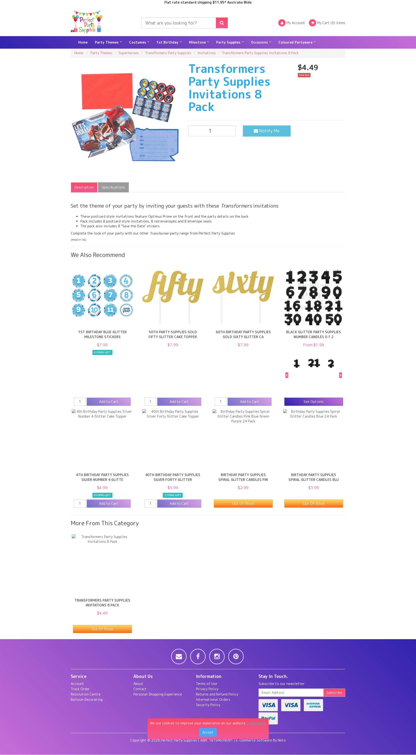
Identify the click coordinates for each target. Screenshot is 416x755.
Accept (208, 732)
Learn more (256, 723)
